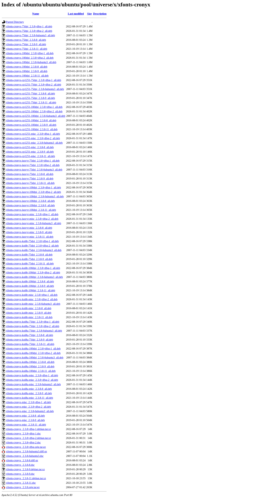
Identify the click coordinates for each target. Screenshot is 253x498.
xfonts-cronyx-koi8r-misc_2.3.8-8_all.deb (28, 308)
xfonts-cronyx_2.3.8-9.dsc (20, 473)
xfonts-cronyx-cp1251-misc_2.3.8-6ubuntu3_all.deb (34, 142)
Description (100, 13)
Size (89, 13)
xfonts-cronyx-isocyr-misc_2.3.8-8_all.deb (29, 227)
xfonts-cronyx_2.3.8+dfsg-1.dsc (23, 433)
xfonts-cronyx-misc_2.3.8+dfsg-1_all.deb (28, 402)
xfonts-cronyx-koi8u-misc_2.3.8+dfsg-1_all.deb (32, 375)
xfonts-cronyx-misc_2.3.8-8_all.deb (25, 415)
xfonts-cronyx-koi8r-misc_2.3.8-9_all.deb (28, 312)
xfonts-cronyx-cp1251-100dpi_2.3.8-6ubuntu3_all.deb (35, 115)
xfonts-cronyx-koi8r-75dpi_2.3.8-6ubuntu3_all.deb (33, 250)
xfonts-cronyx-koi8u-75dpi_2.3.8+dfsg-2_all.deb (32, 326)
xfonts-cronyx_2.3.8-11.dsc (21, 482)
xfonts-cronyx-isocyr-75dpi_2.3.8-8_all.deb (29, 174)
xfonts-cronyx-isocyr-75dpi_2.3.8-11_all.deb (30, 183)
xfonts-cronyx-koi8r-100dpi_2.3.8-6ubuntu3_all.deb (34, 277)
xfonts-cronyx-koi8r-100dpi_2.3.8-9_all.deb (30, 285)
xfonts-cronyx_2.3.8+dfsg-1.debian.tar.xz (28, 429)
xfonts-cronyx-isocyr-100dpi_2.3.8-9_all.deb (30, 205)
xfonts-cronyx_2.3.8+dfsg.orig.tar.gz (26, 447)
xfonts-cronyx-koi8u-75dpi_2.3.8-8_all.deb (29, 335)
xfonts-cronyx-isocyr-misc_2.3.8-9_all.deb (29, 232)
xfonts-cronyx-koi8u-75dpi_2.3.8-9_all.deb (29, 339)
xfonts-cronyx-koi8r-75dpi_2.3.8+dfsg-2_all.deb (32, 245)
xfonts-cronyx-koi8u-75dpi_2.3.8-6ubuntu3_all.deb (34, 330)
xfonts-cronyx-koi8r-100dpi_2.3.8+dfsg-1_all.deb (33, 268)
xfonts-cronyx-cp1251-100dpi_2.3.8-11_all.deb (31, 129)
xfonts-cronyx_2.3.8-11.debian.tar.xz (26, 478)
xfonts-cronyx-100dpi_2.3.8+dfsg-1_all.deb (30, 53)
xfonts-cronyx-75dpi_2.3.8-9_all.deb (26, 44)
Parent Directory (15, 21)
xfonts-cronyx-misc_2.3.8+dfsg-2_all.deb (28, 406)
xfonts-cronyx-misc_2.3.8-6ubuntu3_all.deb (30, 411)
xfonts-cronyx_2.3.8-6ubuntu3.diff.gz (26, 451)
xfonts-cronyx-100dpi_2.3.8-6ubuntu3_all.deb (31, 62)
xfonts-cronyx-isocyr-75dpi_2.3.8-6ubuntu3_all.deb (34, 169)
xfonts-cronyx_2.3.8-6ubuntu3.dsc (25, 455)
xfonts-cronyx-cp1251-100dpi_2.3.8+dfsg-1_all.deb (34, 106)
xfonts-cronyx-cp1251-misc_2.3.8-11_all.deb (30, 156)
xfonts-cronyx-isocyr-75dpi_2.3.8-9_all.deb (29, 178)
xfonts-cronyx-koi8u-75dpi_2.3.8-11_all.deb (30, 344)
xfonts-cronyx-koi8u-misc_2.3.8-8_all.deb (29, 388)
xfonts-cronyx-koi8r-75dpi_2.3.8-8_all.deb (29, 254)
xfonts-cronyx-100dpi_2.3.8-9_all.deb (26, 71)
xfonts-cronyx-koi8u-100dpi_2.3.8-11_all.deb (31, 370)
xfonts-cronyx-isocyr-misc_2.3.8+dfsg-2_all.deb (32, 218)
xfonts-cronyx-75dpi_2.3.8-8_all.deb (26, 39)
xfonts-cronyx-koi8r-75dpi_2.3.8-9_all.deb (29, 259)
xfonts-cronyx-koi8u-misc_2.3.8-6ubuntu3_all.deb (33, 384)
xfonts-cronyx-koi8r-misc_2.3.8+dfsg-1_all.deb (31, 294)
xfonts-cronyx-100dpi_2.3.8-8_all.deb (26, 66)
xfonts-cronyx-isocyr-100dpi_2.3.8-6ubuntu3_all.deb (35, 196)
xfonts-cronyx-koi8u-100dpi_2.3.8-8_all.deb (30, 362)
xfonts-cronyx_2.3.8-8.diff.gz (22, 460)
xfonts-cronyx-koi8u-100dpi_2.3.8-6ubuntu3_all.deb (34, 357)
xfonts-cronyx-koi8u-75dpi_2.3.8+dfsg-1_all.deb (32, 321)
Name (35, 13)
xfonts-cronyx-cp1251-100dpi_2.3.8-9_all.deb (31, 124)
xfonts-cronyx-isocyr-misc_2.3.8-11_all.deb (29, 236)
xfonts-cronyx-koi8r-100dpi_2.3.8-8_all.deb (30, 281)
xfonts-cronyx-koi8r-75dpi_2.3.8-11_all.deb (30, 263)
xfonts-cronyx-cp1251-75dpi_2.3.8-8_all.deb (30, 93)
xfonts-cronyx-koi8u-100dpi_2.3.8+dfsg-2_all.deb (33, 353)
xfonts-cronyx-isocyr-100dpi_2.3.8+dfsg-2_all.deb (33, 191)
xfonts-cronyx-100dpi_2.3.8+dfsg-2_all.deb (30, 57)
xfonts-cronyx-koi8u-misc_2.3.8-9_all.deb (29, 393)
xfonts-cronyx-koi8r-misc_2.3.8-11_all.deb (29, 317)
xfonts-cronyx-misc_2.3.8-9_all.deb (25, 420)
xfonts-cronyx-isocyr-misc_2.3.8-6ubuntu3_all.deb (33, 223)
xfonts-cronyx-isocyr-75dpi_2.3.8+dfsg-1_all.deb (33, 160)
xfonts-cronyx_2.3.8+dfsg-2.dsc (23, 442)
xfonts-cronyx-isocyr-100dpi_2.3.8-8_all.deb (30, 200)
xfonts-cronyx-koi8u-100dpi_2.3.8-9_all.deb (30, 366)
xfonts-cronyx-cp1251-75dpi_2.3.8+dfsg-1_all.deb (33, 80)
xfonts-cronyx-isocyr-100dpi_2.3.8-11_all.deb (31, 209)
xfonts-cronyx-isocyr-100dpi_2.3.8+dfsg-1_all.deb (33, 187)
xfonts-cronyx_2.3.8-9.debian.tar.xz (25, 469)
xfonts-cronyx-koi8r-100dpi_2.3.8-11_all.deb (30, 290)
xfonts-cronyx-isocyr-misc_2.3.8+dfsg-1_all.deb (32, 214)
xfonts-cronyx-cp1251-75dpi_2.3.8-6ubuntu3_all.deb (35, 89)
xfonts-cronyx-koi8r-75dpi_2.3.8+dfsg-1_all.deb (32, 241)
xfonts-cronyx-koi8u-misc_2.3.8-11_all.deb (29, 397)
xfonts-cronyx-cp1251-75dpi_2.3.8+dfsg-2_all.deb (33, 84)
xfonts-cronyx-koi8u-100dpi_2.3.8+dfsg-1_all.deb (33, 348)
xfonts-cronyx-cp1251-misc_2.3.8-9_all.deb (30, 151)
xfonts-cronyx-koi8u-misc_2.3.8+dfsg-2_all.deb (32, 379)
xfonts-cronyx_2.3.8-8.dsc (20, 464)
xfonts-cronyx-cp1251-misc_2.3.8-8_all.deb (30, 147)
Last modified (76, 13)
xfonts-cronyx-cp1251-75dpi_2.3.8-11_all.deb (31, 102)
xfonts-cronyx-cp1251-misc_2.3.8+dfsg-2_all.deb (33, 138)
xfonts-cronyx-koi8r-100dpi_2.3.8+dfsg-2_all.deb (33, 272)
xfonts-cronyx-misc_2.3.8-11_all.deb (26, 424)
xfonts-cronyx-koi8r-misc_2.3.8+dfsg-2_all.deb (31, 299)
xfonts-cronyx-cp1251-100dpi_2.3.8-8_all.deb (31, 120)
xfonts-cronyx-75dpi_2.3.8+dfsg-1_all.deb (29, 26)
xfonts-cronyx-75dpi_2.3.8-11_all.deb (26, 48)
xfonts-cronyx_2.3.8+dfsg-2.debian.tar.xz (28, 438)
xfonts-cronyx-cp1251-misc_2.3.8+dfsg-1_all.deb (33, 133)
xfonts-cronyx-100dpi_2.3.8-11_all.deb (27, 75)
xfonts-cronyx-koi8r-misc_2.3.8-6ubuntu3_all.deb (33, 303)
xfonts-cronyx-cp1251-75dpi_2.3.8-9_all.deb (30, 98)
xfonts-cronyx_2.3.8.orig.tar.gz (23, 487)
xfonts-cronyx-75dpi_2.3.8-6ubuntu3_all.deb (30, 35)
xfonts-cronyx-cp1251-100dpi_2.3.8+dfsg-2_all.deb (34, 111)
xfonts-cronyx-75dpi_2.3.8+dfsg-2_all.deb (29, 30)
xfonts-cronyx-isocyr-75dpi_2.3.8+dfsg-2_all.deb (33, 165)
